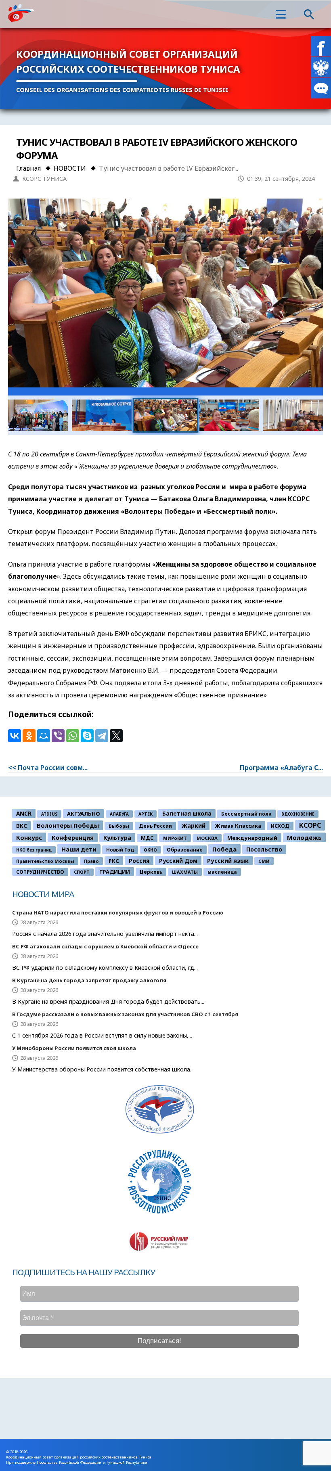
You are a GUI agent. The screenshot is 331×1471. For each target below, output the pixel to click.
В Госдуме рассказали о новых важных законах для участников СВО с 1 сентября (125, 1014)
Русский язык (228, 860)
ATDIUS (49, 814)
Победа (224, 849)
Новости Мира (43, 894)
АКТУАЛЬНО (83, 813)
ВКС (21, 825)
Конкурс (29, 837)
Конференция (73, 837)
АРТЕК (145, 814)
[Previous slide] (31, 297)
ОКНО (150, 850)
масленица (222, 872)
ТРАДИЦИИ (114, 871)
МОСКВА (207, 838)
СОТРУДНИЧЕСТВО (40, 871)
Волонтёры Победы (68, 825)
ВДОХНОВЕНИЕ (297, 814)
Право (91, 861)
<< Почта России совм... (48, 767)
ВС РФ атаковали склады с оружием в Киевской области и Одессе (105, 946)
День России (155, 825)
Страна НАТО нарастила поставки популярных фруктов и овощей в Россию (117, 912)
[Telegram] (101, 735)
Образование (185, 849)
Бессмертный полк (246, 813)
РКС (114, 860)
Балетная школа (187, 813)
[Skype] (87, 735)
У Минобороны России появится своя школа (74, 1048)
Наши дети (78, 849)
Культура (117, 837)
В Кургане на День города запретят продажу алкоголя (89, 980)
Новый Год (120, 849)
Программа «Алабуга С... (281, 767)
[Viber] (58, 735)
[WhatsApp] (72, 735)
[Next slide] (300, 297)
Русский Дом (178, 860)
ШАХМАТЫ (185, 872)
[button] (280, 14)
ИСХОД (280, 825)
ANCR (23, 813)
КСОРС (310, 825)
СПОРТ (82, 872)
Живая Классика (238, 825)
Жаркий (193, 825)
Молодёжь (304, 837)
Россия (139, 860)
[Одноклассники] (29, 735)
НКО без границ (34, 850)
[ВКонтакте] (14, 735)
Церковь (151, 871)
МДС (147, 838)
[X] (116, 735)
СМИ (264, 861)
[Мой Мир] (43, 735)
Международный (252, 837)
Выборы (119, 826)
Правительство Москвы (45, 861)
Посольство (264, 849)
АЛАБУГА (119, 814)
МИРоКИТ (175, 838)
